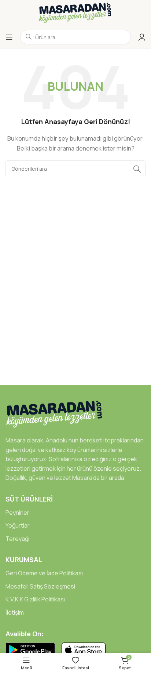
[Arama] (137, 168)
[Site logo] (75, 12)
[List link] (75, 513)
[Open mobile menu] (9, 37)
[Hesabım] (142, 37)
